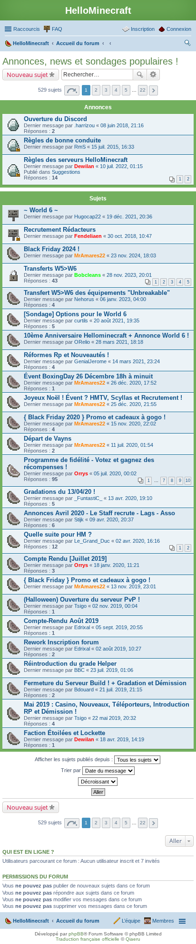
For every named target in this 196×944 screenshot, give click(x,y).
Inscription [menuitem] (143, 29)
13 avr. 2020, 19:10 (130, 498)
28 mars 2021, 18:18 (119, 342)
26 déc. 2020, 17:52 (134, 383)
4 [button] (116, 90)
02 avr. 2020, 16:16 (138, 541)
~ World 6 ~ (41, 210)
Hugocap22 (87, 216)
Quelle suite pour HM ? (58, 534)
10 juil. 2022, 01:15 (121, 166)
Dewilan (84, 166)
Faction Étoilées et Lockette (64, 732)
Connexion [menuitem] (179, 29)
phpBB (76, 933)
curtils (81, 320)
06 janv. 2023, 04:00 (123, 299)
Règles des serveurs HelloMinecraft (75, 159)
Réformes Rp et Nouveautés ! (66, 355)
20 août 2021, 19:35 (116, 320)
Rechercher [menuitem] (187, 44)
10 (188, 480)
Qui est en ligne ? (28, 852)
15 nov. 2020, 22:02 (133, 423)
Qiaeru (133, 939)
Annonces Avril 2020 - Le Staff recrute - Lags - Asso (99, 513)
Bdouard (84, 689)
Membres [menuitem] (163, 921)
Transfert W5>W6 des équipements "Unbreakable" (97, 292)
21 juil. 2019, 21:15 (120, 689)
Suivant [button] (153, 90)
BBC (79, 670)
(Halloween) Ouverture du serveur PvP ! (82, 599)
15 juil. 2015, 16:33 (112, 147)
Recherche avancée (153, 74)
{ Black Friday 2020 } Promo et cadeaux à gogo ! (95, 417)
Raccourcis (26, 29)
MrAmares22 (89, 255)
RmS (80, 147)
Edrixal (82, 627)
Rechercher (140, 74)
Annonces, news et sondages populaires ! (90, 61)
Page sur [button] (71, 90)
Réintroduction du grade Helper (70, 663)
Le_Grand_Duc (92, 541)
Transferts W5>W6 (50, 268)
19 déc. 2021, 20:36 (129, 216)
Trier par (71, 770)
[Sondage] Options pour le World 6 (75, 314)
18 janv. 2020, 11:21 (116, 565)
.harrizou (84, 125)
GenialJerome (90, 361)
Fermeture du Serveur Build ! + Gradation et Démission (105, 683)
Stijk (79, 519)
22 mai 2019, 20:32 (114, 718)
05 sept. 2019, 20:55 (119, 627)
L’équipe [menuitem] (131, 921)
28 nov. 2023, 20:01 (129, 275)
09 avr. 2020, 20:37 (111, 519)
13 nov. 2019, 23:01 (133, 586)
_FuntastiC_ (88, 498)
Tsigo (80, 606)
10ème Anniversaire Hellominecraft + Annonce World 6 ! (106, 335)
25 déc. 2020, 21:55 (134, 404)
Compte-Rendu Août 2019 (61, 620)
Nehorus (84, 299)
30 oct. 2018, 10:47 (130, 236)
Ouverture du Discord (55, 119)
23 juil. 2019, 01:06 (111, 670)
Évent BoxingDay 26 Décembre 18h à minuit (88, 376)
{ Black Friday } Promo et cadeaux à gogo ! (87, 580)
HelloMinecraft (31, 921)
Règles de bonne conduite (62, 140)
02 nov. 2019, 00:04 (114, 606)
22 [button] (143, 90)
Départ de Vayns (47, 438)
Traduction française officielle (87, 939)
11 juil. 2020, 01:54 (132, 445)
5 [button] (126, 90)
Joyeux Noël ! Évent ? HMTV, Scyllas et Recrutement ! (103, 397)
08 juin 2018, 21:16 (122, 125)
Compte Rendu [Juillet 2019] (65, 558)
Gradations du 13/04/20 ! (59, 491)
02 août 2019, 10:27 (118, 648)
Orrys (81, 473)
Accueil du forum (77, 921)
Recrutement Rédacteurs (60, 229)
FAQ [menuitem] (57, 29)
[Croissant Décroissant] (98, 781)
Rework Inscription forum (61, 642)
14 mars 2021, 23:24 (136, 361)
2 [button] (96, 90)
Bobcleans (87, 275)
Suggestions (66, 172)
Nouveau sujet (27, 74)
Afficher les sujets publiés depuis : (74, 759)
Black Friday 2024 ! (51, 249)
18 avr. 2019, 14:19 (122, 739)
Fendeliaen (88, 236)
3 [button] (106, 90)
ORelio (82, 342)
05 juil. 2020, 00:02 (115, 473)
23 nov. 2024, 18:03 (133, 255)
